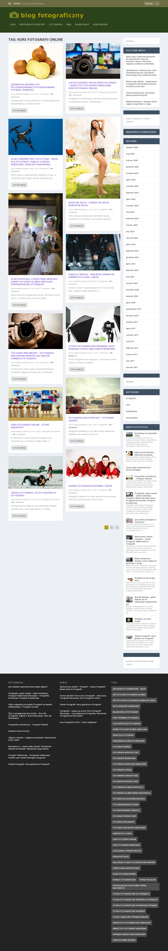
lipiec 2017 (130, 328)
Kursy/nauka (100, 24)
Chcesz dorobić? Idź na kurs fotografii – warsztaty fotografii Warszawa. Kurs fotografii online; (93, 85)
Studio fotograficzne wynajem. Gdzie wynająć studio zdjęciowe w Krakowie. (92, 347)
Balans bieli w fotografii (125, 712)
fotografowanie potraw (125, 804)
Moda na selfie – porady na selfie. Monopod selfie (89, 204)
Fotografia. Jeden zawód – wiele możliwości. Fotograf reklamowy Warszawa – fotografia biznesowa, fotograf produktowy (141, 498)
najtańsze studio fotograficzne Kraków (134, 862)
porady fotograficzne (124, 879)
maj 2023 (130, 212)
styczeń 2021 (132, 283)
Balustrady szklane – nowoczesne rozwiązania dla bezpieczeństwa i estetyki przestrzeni (141, 83)
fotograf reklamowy (124, 822)
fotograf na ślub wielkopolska (129, 798)
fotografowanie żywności (126, 810)
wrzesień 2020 (132, 289)
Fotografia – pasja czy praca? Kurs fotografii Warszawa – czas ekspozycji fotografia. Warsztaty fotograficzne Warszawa (83, 713)
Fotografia (55, 24)
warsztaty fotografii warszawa (129, 928)
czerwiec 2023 (132, 205)
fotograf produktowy (124, 816)
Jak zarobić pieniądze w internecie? (145, 520)
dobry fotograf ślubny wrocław (130, 729)
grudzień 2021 (132, 257)
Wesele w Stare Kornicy (19, 731)
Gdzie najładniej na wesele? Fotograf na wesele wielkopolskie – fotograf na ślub (30, 705)
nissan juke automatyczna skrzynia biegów (138, 468)
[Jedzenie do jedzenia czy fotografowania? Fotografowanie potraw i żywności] (35, 62)
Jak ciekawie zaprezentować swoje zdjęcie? (28, 686)
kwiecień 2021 (132, 270)
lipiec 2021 (130, 264)
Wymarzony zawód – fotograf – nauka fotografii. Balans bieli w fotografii (140, 540)
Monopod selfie (121, 856)
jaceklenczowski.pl (22, 94)
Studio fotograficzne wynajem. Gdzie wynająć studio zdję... (47, 3)
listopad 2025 (132, 173)
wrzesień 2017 (132, 315)
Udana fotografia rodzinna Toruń (90, 485)
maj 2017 (130, 341)
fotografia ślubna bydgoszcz (128, 787)
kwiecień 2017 (132, 348)
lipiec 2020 (130, 302)
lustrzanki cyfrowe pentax (127, 851)
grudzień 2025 (132, 167)
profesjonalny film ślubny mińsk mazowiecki (129, 886)
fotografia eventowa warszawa (129, 764)
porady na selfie (148, 879)
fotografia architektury (126, 752)
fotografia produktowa (125, 781)
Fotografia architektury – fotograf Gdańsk (91, 419)
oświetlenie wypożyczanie (126, 868)
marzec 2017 (132, 354)
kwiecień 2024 (132, 192)
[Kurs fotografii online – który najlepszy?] (35, 404)
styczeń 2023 (132, 238)
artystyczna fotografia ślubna (129, 694)
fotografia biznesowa (124, 758)
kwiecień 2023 (132, 218)
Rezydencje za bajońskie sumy (146, 434)
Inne (68, 24)
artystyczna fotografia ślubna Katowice (134, 700)
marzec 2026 (132, 160)
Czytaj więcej (19, 110)
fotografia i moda (122, 770)
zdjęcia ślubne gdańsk (124, 940)
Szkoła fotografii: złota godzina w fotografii (33, 494)
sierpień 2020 (132, 296)
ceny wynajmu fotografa (126, 717)
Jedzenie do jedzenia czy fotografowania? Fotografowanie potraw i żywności (33, 87)
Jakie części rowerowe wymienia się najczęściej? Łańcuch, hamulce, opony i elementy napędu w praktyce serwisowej (140, 60)
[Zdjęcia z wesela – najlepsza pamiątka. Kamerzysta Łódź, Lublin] (93, 252)
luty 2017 (130, 361)
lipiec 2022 (130, 244)
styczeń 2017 (132, 367)
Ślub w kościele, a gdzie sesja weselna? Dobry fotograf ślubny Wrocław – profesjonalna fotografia (34, 282)
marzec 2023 (132, 225)
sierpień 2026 (132, 147)
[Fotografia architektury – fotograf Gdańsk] (93, 396)
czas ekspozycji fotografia (126, 723)
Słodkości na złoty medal (143, 620)
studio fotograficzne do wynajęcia (131, 893)
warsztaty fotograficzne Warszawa (132, 922)
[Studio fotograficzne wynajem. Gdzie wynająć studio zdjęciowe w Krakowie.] (93, 324)
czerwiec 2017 (132, 335)
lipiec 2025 (130, 179)
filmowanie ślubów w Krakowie (129, 741)
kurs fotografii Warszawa (126, 845)
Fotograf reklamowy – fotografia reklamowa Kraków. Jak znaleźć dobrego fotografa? (32, 356)
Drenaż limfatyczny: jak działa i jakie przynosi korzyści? (140, 93)
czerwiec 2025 (132, 186)
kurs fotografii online (124, 839)
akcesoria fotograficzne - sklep (129, 689)
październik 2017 (133, 309)
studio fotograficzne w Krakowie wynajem (135, 905)
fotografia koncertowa (125, 775)
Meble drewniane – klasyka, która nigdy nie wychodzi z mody (141, 102)
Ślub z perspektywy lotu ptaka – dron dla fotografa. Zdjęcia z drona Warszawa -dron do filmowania (34, 161)
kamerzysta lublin (122, 833)
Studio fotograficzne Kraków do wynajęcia (135, 899)
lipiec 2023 (130, 199)
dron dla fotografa (123, 735)
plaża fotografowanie (124, 874)
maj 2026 (130, 153)
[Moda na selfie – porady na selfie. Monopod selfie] (93, 158)
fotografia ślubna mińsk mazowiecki (132, 793)
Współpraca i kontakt (32, 24)
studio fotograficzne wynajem (129, 911)
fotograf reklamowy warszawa (129, 827)
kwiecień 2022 (132, 251)
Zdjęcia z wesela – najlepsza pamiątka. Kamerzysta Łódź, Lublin (92, 276)
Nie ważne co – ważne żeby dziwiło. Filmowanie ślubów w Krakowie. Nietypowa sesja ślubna (29, 747)
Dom (12, 24)
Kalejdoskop (82, 24)
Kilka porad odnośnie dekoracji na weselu (144, 453)
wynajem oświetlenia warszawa (129, 934)
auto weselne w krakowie (126, 706)
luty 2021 (130, 276)
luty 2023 (130, 231)
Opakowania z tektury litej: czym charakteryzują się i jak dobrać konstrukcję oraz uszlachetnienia (141, 72)
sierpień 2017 (132, 322)
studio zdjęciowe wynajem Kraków (130, 917)
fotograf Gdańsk (122, 746)
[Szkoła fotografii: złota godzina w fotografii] (35, 472)
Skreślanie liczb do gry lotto (145, 579)
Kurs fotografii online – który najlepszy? (30, 426)
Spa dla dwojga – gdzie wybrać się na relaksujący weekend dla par (141, 601)
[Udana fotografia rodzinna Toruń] (93, 465)
